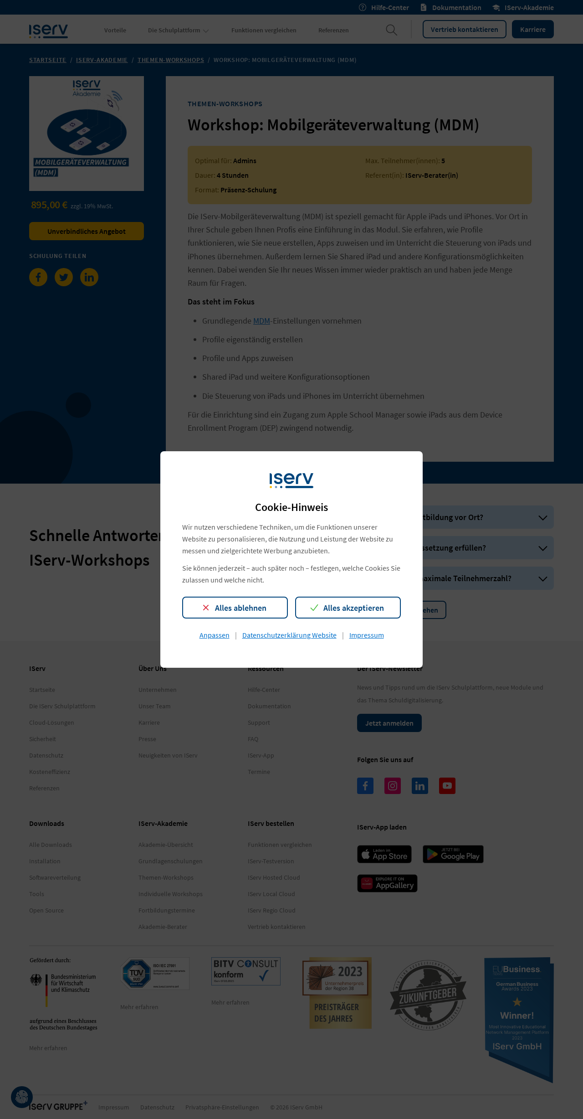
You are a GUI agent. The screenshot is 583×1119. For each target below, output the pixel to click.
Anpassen (214, 634)
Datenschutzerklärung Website (289, 634)
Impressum (366, 634)
